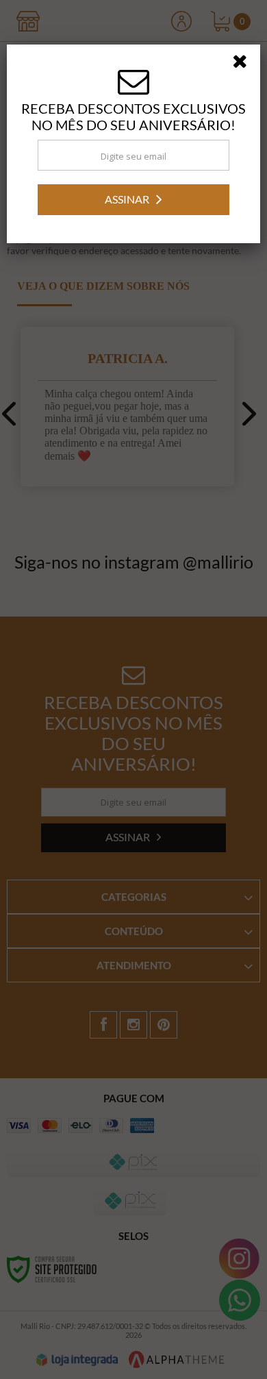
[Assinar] (133, 745)
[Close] (244, 609)
